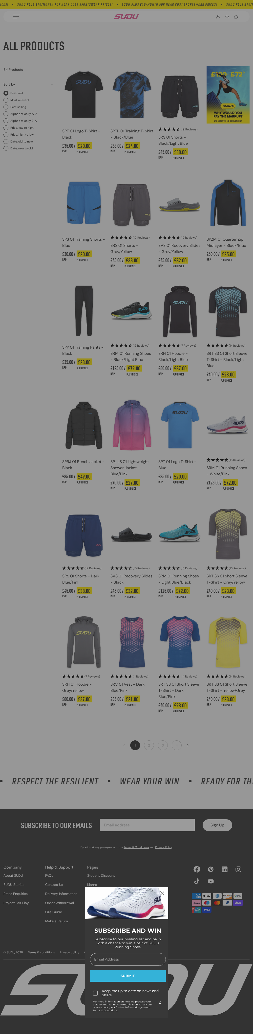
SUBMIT (128, 976)
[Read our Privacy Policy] (160, 1002)
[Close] (162, 893)
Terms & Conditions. (105, 1010)
